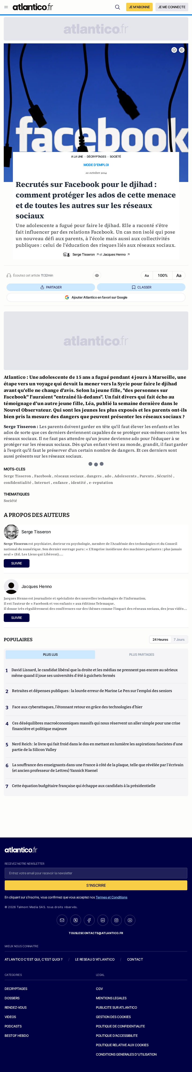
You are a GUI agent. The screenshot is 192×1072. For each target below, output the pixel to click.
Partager (54, 287)
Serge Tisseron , (19, 476)
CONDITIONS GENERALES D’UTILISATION (126, 1054)
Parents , (148, 476)
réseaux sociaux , (70, 476)
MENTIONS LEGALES (111, 998)
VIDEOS (10, 1017)
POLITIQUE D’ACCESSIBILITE (117, 1036)
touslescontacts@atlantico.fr (96, 933)
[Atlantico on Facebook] (89, 920)
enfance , (62, 482)
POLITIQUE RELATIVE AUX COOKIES (122, 1045)
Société (115, 156)
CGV (99, 989)
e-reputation (101, 482)
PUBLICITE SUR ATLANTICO (116, 1007)
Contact (135, 959)
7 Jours (179, 639)
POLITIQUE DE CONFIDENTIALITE (120, 1026)
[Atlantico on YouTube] (130, 920)
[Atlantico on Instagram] (116, 920)
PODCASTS (13, 1026)
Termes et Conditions (111, 897)
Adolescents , (127, 476)
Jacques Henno (114, 254)
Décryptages (96, 156)
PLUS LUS (50, 654)
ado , (109, 476)
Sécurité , (165, 476)
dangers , (96, 476)
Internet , (43, 482)
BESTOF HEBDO (17, 1036)
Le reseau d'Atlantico (94, 959)
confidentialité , (19, 482)
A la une (77, 156)
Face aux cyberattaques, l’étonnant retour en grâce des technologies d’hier (77, 707)
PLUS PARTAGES (141, 654)
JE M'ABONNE (139, 7)
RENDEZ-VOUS (15, 1007)
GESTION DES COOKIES (113, 1017)
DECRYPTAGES (16, 989)
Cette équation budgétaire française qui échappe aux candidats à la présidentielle (83, 786)
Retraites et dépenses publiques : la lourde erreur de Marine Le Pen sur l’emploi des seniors (92, 691)
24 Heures (160, 639)
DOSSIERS (12, 998)
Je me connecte (171, 7)
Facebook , (44, 476)
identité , (80, 482)
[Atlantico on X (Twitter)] (75, 920)
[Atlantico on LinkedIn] (102, 920)
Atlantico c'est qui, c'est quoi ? (34, 959)
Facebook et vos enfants (52, 603)
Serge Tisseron (84, 254)
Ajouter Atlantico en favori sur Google (99, 297)
